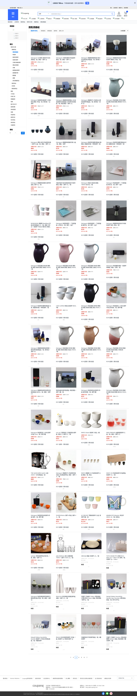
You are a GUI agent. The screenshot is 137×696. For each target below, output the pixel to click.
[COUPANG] (38, 686)
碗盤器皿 (13, 99)
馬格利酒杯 (15, 60)
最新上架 (61, 31)
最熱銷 (55, 31)
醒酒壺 (14, 75)
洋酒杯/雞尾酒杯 (17, 62)
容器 (12, 112)
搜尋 (23, 133)
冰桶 (14, 67)
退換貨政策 (38, 678)
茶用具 (13, 86)
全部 (40, 14)
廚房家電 (13, 107)
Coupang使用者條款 (27, 678)
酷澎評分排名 (34, 31)
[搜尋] (112, 14)
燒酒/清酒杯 (16, 57)
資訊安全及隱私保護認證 (86, 678)
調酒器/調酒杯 (16, 70)
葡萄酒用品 (14, 88)
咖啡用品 (14, 83)
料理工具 (13, 96)
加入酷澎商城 (98, 678)
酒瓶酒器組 (43, 22)
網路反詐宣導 (107, 678)
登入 (111, 7)
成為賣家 (126, 7)
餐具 (12, 101)
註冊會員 (115, 7)
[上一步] (67, 657)
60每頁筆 (123, 31)
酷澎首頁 (10, 22)
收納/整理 (13, 109)
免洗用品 (13, 120)
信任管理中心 (46, 678)
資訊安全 (75, 678)
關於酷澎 (5, 678)
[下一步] (90, 657)
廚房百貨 (13, 117)
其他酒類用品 (16, 80)
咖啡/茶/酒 (29, 22)
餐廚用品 (23, 22)
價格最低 (43, 31)
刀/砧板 (12, 94)
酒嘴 (14, 78)
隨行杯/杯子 (14, 104)
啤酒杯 (14, 54)
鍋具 (12, 91)
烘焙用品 (13, 122)
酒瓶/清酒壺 (16, 65)
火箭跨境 (16, 22)
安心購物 (68, 678)
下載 (87, 3)
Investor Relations (14, 678)
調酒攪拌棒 (15, 73)
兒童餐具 (13, 125)
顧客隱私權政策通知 (58, 678)
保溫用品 (13, 114)
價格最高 (49, 31)
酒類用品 (36, 22)
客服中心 (121, 7)
